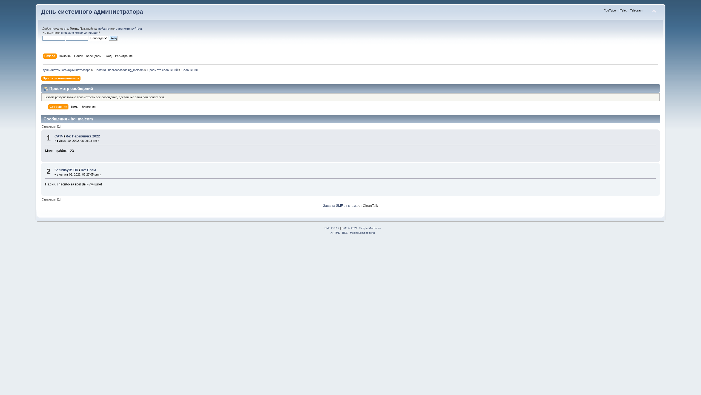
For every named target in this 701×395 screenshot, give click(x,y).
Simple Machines (370, 228)
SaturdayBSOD (66, 170)
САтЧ (58, 136)
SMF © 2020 (350, 228)
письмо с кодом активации (79, 32)
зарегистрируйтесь (129, 28)
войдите (104, 28)
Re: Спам (88, 170)
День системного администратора (92, 11)
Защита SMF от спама (340, 206)
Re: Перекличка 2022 (83, 136)
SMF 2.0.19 (331, 228)
